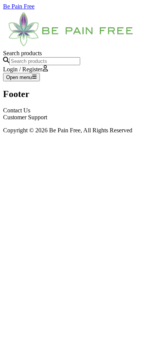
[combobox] (44, 61)
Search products (22, 53)
